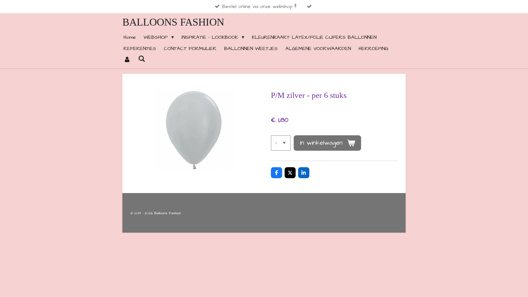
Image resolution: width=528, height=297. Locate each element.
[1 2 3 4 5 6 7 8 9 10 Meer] (281, 143)
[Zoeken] (141, 59)
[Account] (127, 59)
